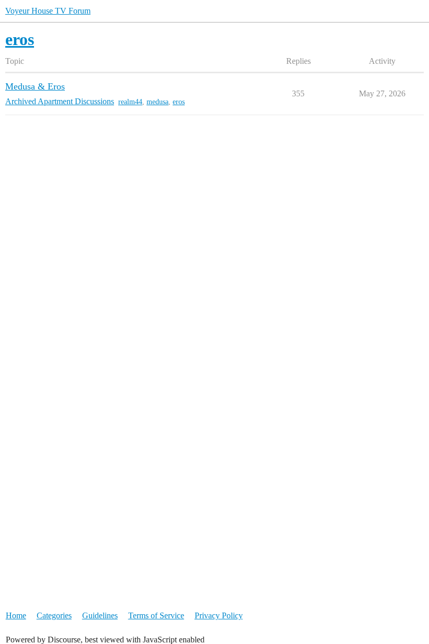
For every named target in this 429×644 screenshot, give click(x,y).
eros (179, 102)
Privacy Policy (219, 615)
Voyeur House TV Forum (48, 10)
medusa (157, 102)
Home (16, 615)
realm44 (130, 102)
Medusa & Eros (35, 86)
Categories (54, 615)
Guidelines (100, 615)
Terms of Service (156, 615)
